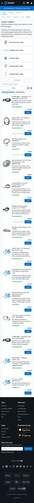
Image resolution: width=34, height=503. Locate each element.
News (19, 420)
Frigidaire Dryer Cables (16, 50)
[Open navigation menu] (2, 3)
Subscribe (28, 449)
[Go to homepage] (10, 3)
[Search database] (24, 3)
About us (4, 406)
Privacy (3, 431)
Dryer (22, 17)
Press (19, 417)
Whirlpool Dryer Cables (16, 74)
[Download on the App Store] (25, 429)
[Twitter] (10, 466)
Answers (18, 12)
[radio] (28, 88)
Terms (3, 434)
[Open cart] (27, 3)
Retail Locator (22, 411)
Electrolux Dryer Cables (16, 42)
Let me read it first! (8, 452)
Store (2, 17)
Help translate (16, 461)
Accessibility (5, 428)
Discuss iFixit (5, 411)
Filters (14, 88)
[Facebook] (7, 466)
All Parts (8, 17)
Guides (11, 12)
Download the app (24, 425)
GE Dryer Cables (14, 58)
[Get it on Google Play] (25, 435)
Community (21, 406)
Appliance (16, 17)
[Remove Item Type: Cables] (13, 92)
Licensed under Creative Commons (17, 494)
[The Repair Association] (31, 466)
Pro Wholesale (22, 408)
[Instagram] (14, 466)
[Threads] (27, 466)
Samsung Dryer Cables (16, 66)
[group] (30, 88)
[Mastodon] (21, 466)
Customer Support (6, 408)
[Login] (31, 3)
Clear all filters (20, 92)
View (28, 112)
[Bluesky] (24, 466)
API (2, 417)
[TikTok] (3, 466)
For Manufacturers (23, 414)
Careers (3, 414)
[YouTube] (17, 466)
